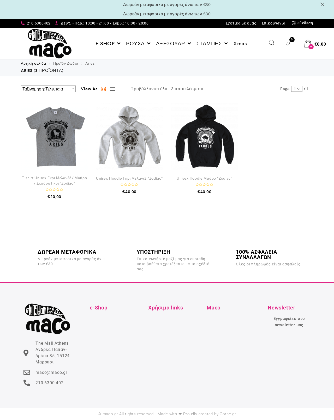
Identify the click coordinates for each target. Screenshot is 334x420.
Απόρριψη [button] (323, 4)
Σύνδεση (305, 23)
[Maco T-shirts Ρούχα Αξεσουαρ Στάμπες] (50, 43)
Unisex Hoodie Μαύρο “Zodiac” (204, 178)
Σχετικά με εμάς (241, 23)
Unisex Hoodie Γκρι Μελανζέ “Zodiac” (129, 178)
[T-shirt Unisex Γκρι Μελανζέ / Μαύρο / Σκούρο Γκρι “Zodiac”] (54, 136)
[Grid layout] (104, 89)
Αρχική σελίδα (33, 63)
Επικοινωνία (273, 23)
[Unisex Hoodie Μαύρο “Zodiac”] (204, 136)
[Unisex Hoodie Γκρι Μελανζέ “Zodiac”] (129, 136)
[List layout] (111, 89)
